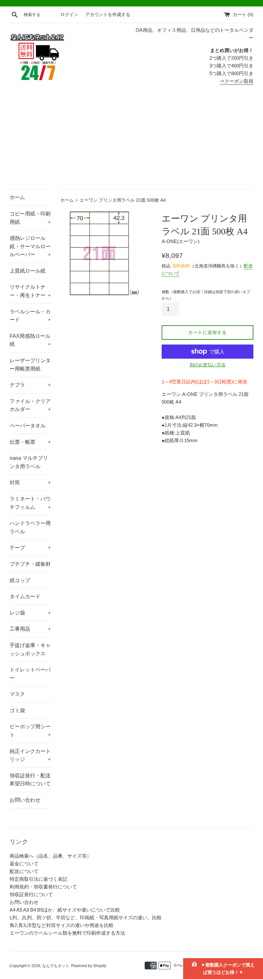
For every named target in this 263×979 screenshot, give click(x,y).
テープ (30, 547)
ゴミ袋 (17, 710)
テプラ (30, 385)
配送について (24, 871)
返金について (24, 863)
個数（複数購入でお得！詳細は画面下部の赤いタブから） (206, 295)
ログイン (69, 14)
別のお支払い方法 (207, 364)
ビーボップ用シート (30, 731)
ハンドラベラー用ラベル (30, 527)
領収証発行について (31, 894)
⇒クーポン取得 (236, 81)
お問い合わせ (25, 800)
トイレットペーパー (30, 674)
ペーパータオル (28, 425)
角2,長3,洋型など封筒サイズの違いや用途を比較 (62, 925)
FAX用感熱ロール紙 (30, 340)
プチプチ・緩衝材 (30, 564)
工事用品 (30, 629)
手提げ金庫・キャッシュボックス (30, 649)
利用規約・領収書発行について (43, 886)
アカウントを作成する (107, 14)
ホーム (17, 197)
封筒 (30, 482)
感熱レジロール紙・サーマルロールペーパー (30, 246)
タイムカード (25, 596)
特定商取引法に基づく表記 (38, 879)
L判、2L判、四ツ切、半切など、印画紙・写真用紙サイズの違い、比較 (86, 917)
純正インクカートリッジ (30, 755)
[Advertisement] (131, 141)
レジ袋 (30, 613)
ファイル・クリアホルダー (30, 405)
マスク (17, 694)
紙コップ (20, 580)
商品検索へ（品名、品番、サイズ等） (50, 856)
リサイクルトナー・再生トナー (30, 291)
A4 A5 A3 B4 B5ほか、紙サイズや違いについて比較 (65, 910)
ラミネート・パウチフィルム (30, 503)
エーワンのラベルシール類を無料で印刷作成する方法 (67, 933)
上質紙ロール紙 (28, 271)
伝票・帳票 (30, 442)
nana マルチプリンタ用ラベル (29, 462)
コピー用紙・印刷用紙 (30, 218)
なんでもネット (55, 966)
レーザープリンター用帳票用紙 (30, 364)
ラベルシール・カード (30, 316)
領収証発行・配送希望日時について (30, 780)
